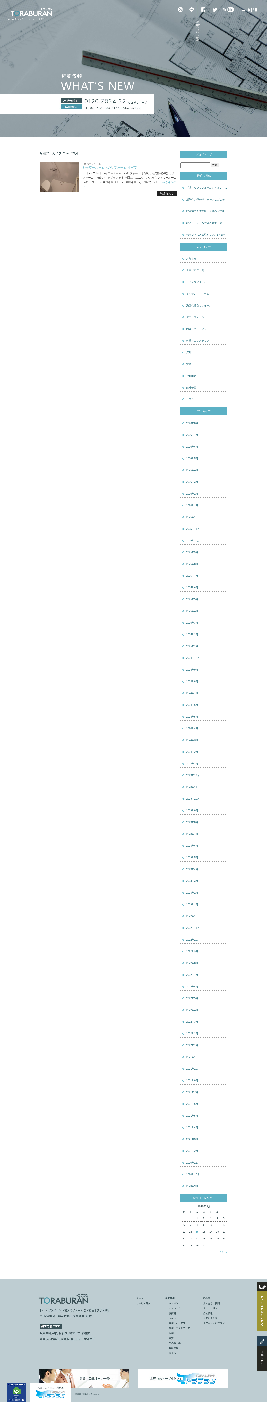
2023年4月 (192, 869)
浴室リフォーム (195, 317)
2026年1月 (192, 505)
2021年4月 (192, 1127)
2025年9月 (192, 552)
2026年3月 (192, 481)
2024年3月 (192, 740)
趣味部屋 (191, 387)
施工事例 (170, 1298)
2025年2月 (192, 634)
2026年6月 (192, 446)
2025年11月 (193, 528)
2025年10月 (193, 540)
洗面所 (172, 1313)
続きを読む (167, 193)
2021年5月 (192, 1115)
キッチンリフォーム (197, 293)
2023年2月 (192, 892)
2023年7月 (192, 834)
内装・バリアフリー (197, 328)
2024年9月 (192, 669)
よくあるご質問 (211, 1303)
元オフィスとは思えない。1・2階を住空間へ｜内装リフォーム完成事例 (206, 234)
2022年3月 (192, 1021)
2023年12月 (193, 775)
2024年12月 (193, 657)
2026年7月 (192, 434)
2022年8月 (192, 963)
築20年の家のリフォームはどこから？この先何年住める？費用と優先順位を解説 (206, 199)
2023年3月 (192, 881)
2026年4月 (192, 470)
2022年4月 (192, 1010)
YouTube (191, 375)
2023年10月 (193, 798)
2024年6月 (192, 704)
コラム (190, 399)
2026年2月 (192, 493)
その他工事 (175, 1343)
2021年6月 (192, 1104)
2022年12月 (193, 916)
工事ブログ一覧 (195, 270)
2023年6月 (192, 845)
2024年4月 (192, 728)
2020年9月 (192, 1186)
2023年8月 (192, 822)
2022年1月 (192, 1045)
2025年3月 (192, 622)
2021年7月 (192, 1092)
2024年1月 (192, 763)
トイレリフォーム (196, 282)
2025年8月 (192, 564)
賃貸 (188, 364)
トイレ (172, 1318)
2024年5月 (192, 716)
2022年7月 (192, 974)
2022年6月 (192, 986)
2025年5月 (192, 599)
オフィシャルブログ (213, 1323)
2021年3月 (192, 1139)
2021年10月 (193, 1068)
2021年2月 (192, 1150)
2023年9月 (192, 810)
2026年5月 (192, 458)
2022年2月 (192, 1033)
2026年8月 (192, 423)
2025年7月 (192, 575)
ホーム (139, 1298)
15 (197, 1231)
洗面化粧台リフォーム (199, 305)
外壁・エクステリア (197, 340)
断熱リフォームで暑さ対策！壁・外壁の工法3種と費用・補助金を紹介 (206, 222)
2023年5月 (192, 857)
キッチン (173, 1303)
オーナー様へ (210, 1308)
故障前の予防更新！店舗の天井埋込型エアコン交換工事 (206, 211)
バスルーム (175, 1308)
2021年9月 (192, 1080)
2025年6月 (192, 587)
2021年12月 (193, 1057)
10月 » (223, 1252)
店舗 (188, 352)
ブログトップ (204, 154)
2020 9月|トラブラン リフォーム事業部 (26, 19)
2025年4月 (192, 611)
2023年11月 (193, 787)
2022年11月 (193, 927)
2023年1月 (192, 904)
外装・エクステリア (179, 1328)
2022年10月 (193, 939)
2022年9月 (192, 951)
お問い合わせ (210, 1318)
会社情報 (208, 1313)
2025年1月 (192, 646)
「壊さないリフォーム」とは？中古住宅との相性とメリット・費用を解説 (206, 187)
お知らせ (191, 258)
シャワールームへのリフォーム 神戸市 (110, 167)
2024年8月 (192, 681)
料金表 (206, 1298)
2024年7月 (192, 693)
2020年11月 (193, 1162)
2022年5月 (192, 998)
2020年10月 (193, 1174)
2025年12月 (193, 517)
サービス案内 (143, 1303)
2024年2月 (192, 751)
